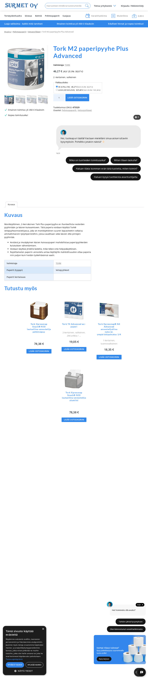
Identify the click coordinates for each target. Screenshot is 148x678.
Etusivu (7, 31)
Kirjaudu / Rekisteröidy (132, 5)
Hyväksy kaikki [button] (15, 665)
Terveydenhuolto (13, 15)
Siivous (28, 15)
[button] (43, 49)
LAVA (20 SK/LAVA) (79, 90)
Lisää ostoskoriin (77, 97)
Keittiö (38, 15)
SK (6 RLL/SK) (75, 87)
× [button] (43, 629)
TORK (67, 65)
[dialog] (24, 650)
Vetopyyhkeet (34, 31)
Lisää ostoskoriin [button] (39, 351)
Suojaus (67, 15)
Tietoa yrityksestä (103, 5)
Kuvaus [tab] (11, 204)
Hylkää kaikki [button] (34, 665)
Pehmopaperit (52, 15)
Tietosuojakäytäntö (14, 659)
